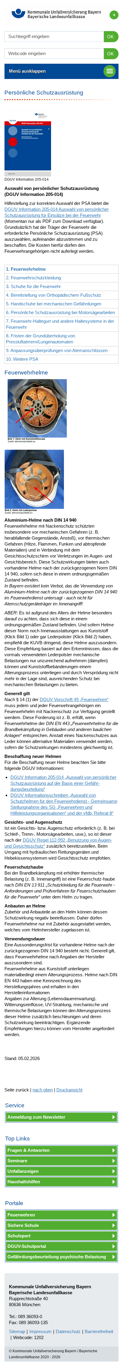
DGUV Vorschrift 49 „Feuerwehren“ (74, 699)
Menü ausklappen (27, 71)
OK (110, 36)
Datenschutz (68, 1331)
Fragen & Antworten (28, 1150)
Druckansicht (69, 1089)
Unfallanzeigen (23, 1171)
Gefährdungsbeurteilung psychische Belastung (56, 1256)
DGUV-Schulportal (26, 1246)
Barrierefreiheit (99, 1331)
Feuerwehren (21, 1214)
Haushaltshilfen (23, 1181)
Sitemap (17, 1331)
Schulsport (18, 1235)
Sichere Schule (23, 1225)
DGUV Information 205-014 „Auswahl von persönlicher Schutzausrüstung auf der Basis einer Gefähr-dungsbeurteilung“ (63, 783)
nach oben (43, 1089)
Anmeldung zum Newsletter (36, 1117)
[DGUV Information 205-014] (27, 143)
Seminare (17, 1160)
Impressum (40, 1331)
